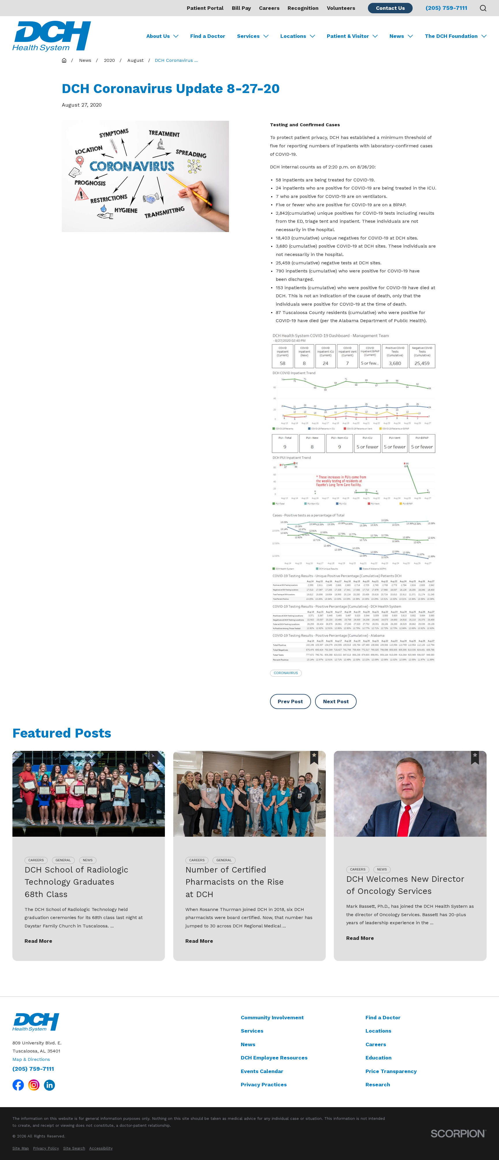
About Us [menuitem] (158, 36)
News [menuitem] (397, 36)
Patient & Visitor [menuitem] (348, 36)
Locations (378, 1031)
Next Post (336, 701)
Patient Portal (205, 8)
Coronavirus (286, 673)
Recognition (303, 8)
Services (252, 1031)
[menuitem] (20, 1148)
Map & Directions (31, 1059)
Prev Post (290, 701)
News (248, 1044)
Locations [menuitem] (293, 36)
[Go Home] (64, 60)
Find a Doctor (383, 1017)
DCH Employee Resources (274, 1058)
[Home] (51, 36)
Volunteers (341, 8)
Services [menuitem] (248, 36)
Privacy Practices (264, 1084)
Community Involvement (272, 1017)
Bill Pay (241, 8)
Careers (269, 8)
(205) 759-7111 (446, 8)
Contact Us (390, 8)
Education (379, 1058)
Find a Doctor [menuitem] (207, 36)
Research (378, 1084)
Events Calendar (262, 1071)
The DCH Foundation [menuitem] (451, 36)
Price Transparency (391, 1071)
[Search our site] (483, 8)
